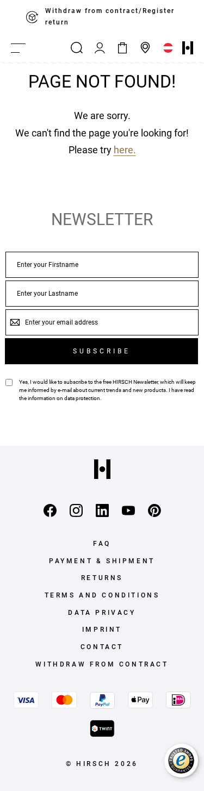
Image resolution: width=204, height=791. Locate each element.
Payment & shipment (102, 561)
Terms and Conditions (102, 595)
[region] (102, 17)
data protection (82, 398)
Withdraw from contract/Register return (110, 16)
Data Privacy (101, 612)
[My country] (168, 48)
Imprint (102, 629)
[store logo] (187, 47)
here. (125, 149)
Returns (102, 578)
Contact (102, 647)
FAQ (102, 543)
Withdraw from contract (101, 664)
